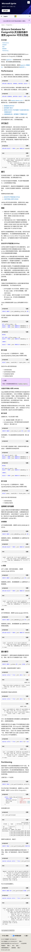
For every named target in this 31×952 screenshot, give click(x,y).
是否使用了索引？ (9, 108)
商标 (19, 947)
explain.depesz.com (16, 100)
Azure (3, 25)
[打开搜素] (29, 16)
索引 (3, 46)
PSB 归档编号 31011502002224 (8, 941)
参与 (13, 945)
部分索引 (4, 48)
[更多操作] (28, 25)
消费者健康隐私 (5, 947)
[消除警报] (28, 2)
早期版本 (3, 945)
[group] (15, 83)
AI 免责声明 (23, 943)
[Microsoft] (15, 16)
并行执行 (4, 44)
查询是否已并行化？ (9, 106)
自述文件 (22, 67)
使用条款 (14, 947)
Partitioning (5, 50)
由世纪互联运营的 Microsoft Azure (9, 943)
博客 (8, 945)
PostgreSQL (9, 25)
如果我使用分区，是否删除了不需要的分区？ (16, 114)
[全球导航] (1, 16)
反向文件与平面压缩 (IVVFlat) (12, 197)
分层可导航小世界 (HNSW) (11, 199)
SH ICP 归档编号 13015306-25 (8, 939)
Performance (5, 43)
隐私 (20, 941)
